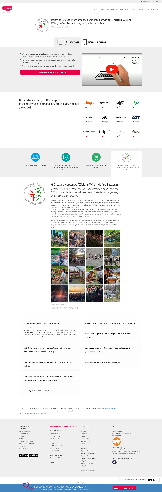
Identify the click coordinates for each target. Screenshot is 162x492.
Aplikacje (140, 9)
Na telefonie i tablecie (97, 42)
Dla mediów (84, 433)
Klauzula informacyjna (87, 463)
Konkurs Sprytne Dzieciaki (88, 471)
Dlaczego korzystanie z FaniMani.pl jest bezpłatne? (102, 362)
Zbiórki (52, 443)
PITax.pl (130, 453)
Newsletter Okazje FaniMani (26, 443)
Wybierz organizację (24, 431)
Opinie (82, 428)
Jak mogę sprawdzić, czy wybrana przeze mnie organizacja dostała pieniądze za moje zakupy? (107, 350)
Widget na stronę (54, 448)
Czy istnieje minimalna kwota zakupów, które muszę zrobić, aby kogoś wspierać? (47, 364)
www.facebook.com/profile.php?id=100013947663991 (64, 307)
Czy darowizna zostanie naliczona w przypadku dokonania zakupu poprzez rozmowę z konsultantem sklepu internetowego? (48, 378)
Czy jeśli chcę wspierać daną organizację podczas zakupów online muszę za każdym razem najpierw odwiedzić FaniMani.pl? (49, 350)
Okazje (133, 9)
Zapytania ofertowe (86, 441)
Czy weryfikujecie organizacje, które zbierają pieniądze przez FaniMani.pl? (110, 323)
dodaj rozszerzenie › (124, 488)
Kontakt (83, 443)
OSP (102, 9)
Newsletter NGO (54, 438)
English (114, 468)
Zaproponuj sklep (23, 448)
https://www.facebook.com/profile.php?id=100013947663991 (66, 308)
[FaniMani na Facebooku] (113, 426)
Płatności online (56, 446)
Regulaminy (84, 448)
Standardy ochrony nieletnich (88, 458)
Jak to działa (22, 428)
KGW (107, 9)
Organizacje (96, 9)
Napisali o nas (84, 426)
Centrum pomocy (23, 433)
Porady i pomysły (23, 446)
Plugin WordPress (55, 451)
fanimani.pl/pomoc (110, 408)
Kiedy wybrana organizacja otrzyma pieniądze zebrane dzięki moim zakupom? (107, 336)
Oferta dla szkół (85, 438)
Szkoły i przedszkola (117, 9)
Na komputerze (72, 42)
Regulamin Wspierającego (88, 453)
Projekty (83, 436)
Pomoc (147, 9)
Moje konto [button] (154, 9)
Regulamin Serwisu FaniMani (88, 451)
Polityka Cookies (85, 466)
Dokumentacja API (55, 458)
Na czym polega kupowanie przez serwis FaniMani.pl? (41, 323)
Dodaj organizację (55, 433)
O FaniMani (84, 431)
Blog (51, 441)
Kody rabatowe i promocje (26, 441)
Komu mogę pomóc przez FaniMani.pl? (36, 391)
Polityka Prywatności (86, 461)
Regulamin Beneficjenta (87, 456)
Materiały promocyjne (56, 436)
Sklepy (127, 9)
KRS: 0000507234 (116, 435)
